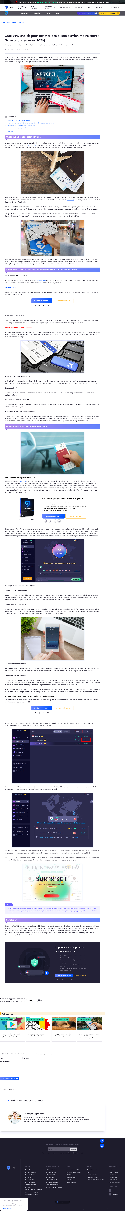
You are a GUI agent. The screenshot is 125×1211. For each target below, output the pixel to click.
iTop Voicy (28, 1177)
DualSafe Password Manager (33, 1189)
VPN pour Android (51, 1179)
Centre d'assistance (92, 1170)
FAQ (88, 1172)
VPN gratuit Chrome (52, 1182)
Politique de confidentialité (103, 1209)
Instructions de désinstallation (95, 1179)
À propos (111, 1170)
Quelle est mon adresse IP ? (74, 1172)
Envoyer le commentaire (10, 1078)
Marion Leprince (9, 49)
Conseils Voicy (70, 1179)
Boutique (99, 7)
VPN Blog (69, 1175)
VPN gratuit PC (50, 1175)
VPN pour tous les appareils (54, 1187)
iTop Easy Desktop (30, 1175)
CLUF (115, 1209)
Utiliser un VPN (31, 145)
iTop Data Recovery (30, 1182)
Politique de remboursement (87, 1209)
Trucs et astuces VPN (18, 22)
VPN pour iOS (50, 1177)
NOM (2, 1058)
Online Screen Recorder (31, 1192)
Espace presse (113, 1175)
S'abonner (73, 1149)
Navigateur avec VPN (52, 1184)
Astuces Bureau (70, 1177)
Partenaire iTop (113, 1179)
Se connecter (115, 7)
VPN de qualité (41, 280)
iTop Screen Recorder (31, 1172)
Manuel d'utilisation (92, 1175)
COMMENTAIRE (5, 1062)
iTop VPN (23, 481)
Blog (57, 13)
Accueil (3, 22)
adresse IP (70, 200)
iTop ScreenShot (29, 1179)
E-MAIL (27, 1058)
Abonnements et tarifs (31, 1194)
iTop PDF (27, 1187)
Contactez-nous (113, 1172)
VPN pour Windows (51, 1170)
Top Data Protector (30, 1184)
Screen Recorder (71, 1182)
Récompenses (113, 1177)
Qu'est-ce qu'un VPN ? (72, 1170)
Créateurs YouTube (114, 1182)
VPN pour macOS (51, 1172)
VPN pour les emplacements (35, 1019)
